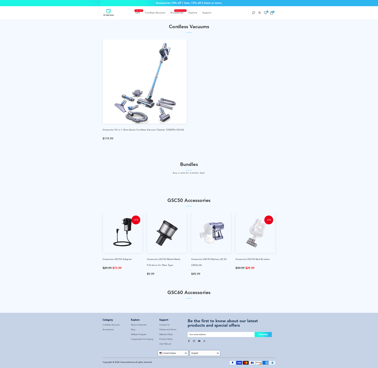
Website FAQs (166, 334)
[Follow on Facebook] (189, 341)
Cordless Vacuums (155, 12)
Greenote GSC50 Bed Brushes (253, 259)
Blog (133, 329)
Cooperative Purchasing (142, 339)
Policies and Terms (167, 329)
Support (206, 12)
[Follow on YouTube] (199, 341)
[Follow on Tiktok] (204, 341)
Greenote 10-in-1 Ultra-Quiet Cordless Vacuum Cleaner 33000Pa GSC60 (143, 129)
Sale (138, 12)
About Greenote (138, 324)
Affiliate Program (138, 334)
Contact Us (164, 324)
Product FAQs (165, 339)
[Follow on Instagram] (194, 341)
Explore (193, 12)
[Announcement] (189, 3)
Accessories (178, 12)
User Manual (165, 343)
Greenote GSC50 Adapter (117, 259)
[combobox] (173, 353)
